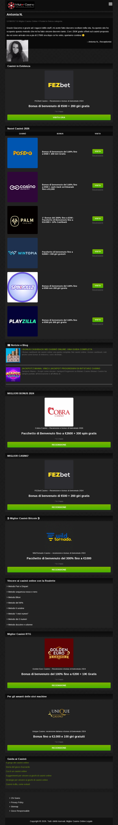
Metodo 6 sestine (16, 608)
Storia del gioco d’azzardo (18, 767)
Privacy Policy (17, 802)
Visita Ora (59, 117)
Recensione (97, 155)
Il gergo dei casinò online (17, 763)
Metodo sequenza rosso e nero (22, 592)
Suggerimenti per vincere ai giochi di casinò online (29, 775)
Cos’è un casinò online (16, 771)
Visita (98, 151)
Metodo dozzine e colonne (20, 624)
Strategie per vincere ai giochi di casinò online (27, 780)
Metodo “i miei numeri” (18, 614)
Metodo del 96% (15, 603)
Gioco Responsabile (20, 811)
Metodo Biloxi (14, 597)
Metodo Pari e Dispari (18, 586)
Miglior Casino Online (28, 21)
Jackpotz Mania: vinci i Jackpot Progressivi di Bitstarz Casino (61, 368)
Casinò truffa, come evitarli (18, 784)
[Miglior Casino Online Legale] (21, 8)
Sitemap (14, 806)
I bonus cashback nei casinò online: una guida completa (57, 349)
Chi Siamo (15, 798)
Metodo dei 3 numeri (17, 619)
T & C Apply (59, 111)
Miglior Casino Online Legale (79, 821)
